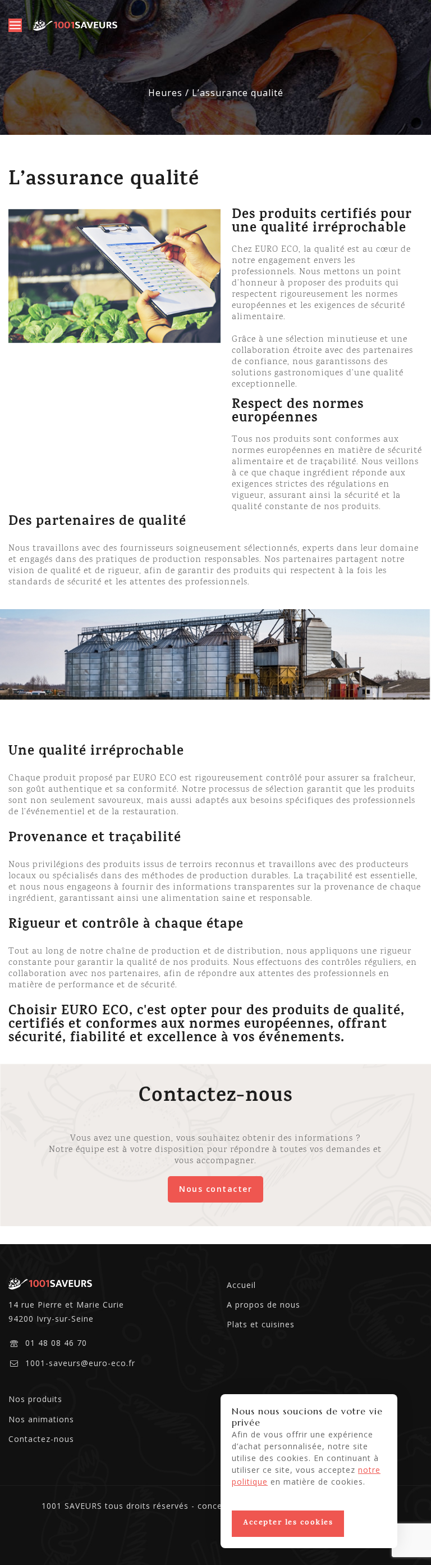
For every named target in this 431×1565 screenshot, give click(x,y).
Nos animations (41, 1419)
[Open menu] (15, 25)
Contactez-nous (41, 1439)
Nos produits (35, 1399)
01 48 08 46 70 (56, 1342)
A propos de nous (263, 1304)
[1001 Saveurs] (75, 25)
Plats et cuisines (261, 1324)
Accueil (241, 1285)
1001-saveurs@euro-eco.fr (80, 1363)
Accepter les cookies (288, 1523)
